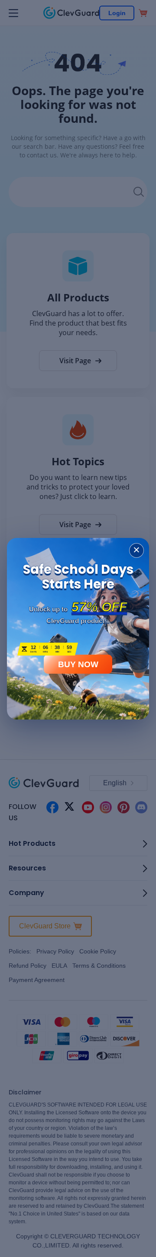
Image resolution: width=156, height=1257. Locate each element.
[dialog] (78, 629)
